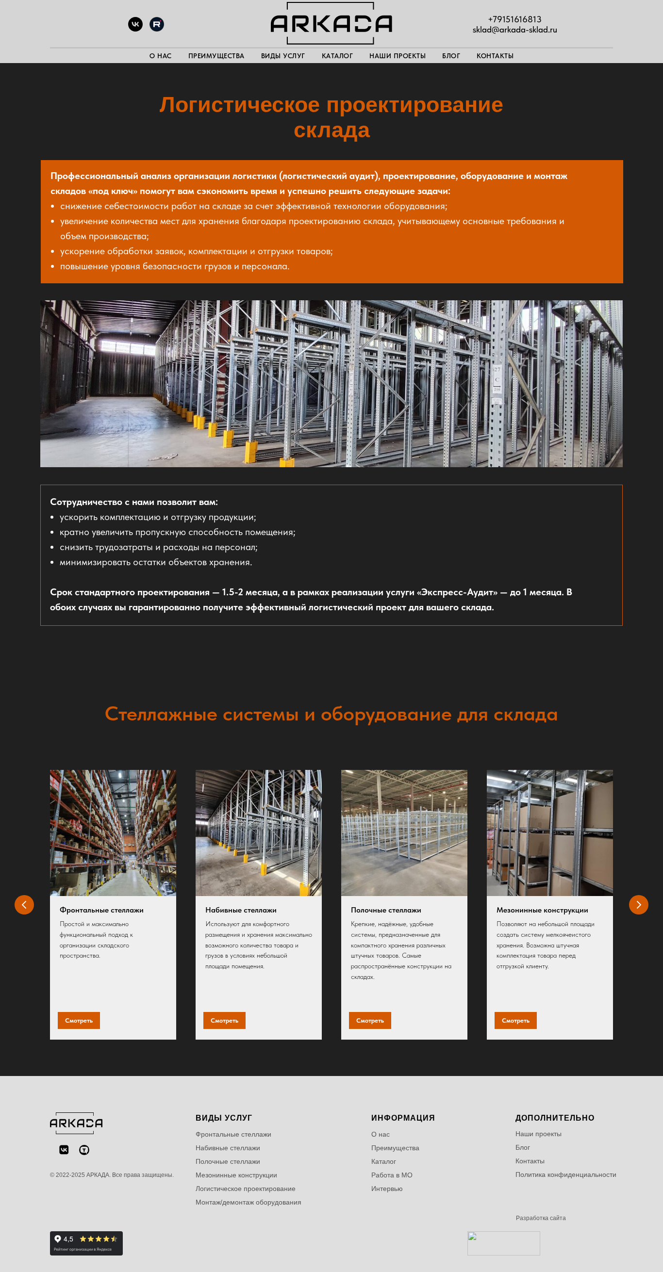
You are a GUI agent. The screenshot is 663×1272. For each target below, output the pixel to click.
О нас (160, 56)
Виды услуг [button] (283, 56)
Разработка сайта (541, 1218)
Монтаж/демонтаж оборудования (248, 1202)
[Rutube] (156, 29)
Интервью (387, 1188)
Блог (451, 56)
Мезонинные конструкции (542, 909)
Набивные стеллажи (241, 909)
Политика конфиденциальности (565, 1174)
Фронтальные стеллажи (102, 909)
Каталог (337, 56)
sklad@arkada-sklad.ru (515, 29)
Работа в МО (392, 1175)
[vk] (135, 29)
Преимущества (216, 56)
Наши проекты (397, 56)
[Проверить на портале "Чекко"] (503, 1253)
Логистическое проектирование (246, 1188)
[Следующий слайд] (638, 904)
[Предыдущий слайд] (24, 904)
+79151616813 (515, 19)
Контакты (495, 56)
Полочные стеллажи (386, 909)
